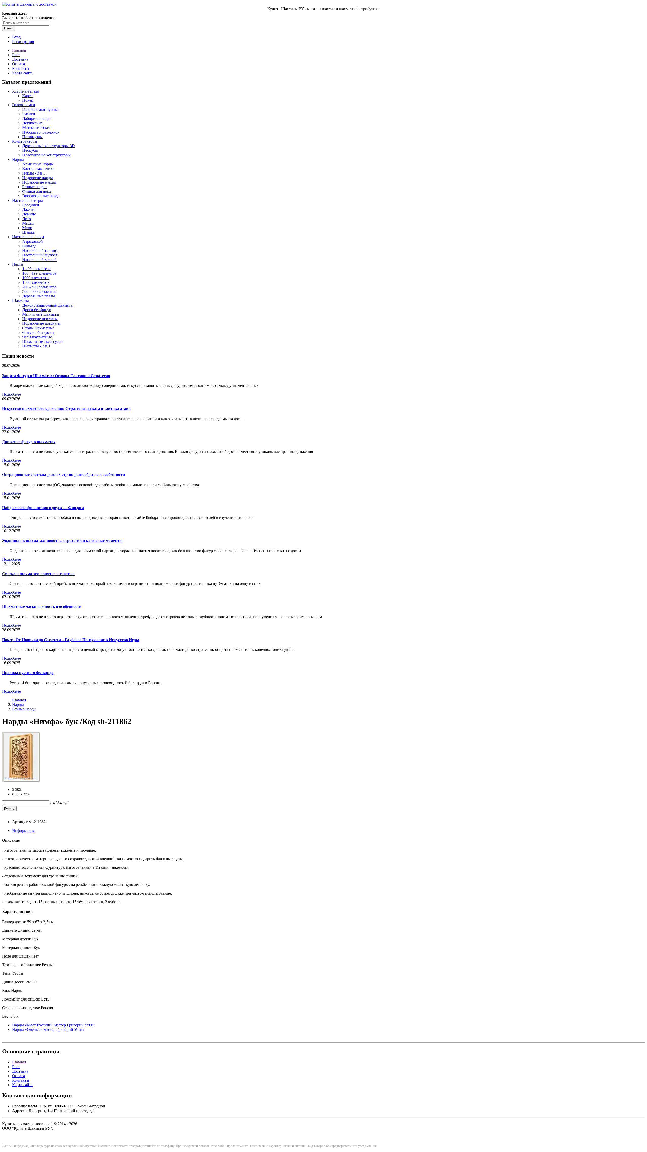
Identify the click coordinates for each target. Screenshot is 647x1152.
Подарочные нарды (39, 182)
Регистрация (23, 41)
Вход (16, 37)
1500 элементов (35, 282)
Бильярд (29, 246)
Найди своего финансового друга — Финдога (43, 508)
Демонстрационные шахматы (47, 305)
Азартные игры (25, 91)
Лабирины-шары (36, 118)
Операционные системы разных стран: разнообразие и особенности (63, 474)
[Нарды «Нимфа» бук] (21, 781)
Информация (23, 830)
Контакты (20, 68)
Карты (27, 96)
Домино (29, 214)
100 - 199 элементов (39, 273)
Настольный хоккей (39, 259)
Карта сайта (22, 73)
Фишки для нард (36, 191)
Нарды (18, 159)
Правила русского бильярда (27, 672)
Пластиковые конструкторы (46, 155)
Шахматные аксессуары (42, 341)
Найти (8, 28)
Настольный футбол (39, 255)
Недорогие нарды (37, 178)
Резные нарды (34, 187)
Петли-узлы (32, 137)
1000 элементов (35, 278)
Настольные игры (27, 200)
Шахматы (20, 300)
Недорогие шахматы (40, 319)
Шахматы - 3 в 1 (36, 346)
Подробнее (11, 394)
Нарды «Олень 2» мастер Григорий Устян (48, 1029)
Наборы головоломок (40, 132)
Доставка (20, 59)
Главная (19, 50)
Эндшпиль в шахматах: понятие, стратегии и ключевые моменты (62, 540)
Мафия (28, 223)
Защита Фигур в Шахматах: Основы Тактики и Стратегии (56, 376)
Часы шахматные (37, 337)
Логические (32, 123)
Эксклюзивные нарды (41, 196)
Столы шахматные (38, 328)
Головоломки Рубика (40, 109)
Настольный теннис (39, 250)
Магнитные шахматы (40, 314)
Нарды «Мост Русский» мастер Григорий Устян (53, 1025)
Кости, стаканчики (38, 168)
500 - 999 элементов (39, 291)
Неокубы (30, 150)
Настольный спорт (28, 237)
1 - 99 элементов (36, 269)
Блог (16, 55)
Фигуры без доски (38, 332)
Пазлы (17, 264)
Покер (27, 100)
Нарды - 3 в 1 (33, 173)
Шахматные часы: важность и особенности (41, 606)
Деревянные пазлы (38, 296)
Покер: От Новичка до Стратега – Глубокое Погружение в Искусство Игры (70, 640)
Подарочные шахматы (41, 323)
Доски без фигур (36, 310)
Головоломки (23, 105)
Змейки (28, 114)
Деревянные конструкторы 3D (48, 146)
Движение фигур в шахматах (28, 442)
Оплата (18, 64)
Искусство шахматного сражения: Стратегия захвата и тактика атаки (66, 408)
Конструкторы (24, 141)
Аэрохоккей (32, 241)
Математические (36, 127)
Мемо (27, 228)
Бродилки (30, 205)
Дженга (28, 209)
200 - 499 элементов (39, 287)
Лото (26, 218)
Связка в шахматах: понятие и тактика (38, 574)
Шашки (28, 232)
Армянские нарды (38, 164)
